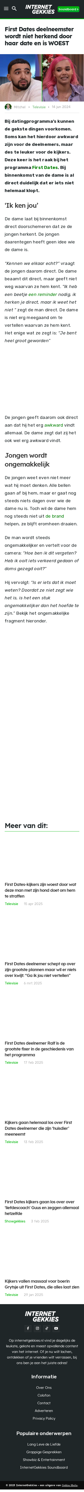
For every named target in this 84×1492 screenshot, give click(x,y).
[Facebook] (28, 1328)
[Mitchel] (9, 107)
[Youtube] (56, 1328)
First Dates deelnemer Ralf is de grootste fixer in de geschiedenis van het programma (39, 1049)
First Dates (45, 167)
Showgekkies (15, 1221)
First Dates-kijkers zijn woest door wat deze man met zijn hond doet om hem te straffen (40, 891)
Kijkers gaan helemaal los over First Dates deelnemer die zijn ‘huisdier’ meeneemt (38, 1129)
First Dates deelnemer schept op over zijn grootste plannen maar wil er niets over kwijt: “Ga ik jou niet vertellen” (40, 970)
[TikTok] (46, 1328)
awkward (53, 425)
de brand (55, 516)
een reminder (42, 294)
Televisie (39, 107)
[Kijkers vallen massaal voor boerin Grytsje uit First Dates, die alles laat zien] (42, 1254)
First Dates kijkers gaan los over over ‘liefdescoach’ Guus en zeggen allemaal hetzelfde (42, 1208)
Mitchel (19, 107)
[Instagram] (37, 1328)
